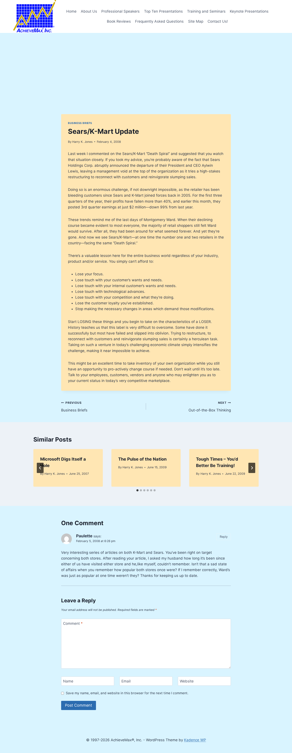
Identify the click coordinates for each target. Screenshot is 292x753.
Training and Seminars (206, 11)
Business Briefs (80, 123)
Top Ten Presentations (163, 11)
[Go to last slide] (40, 468)
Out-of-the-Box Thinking (210, 406)
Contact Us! (218, 21)
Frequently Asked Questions (159, 21)
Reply (224, 536)
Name (68, 681)
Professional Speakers (120, 11)
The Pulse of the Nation (142, 459)
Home (71, 11)
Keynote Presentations (249, 11)
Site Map (195, 21)
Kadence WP (195, 740)
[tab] (137, 490)
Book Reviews (119, 21)
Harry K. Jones (82, 141)
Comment (73, 623)
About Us (89, 11)
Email (126, 681)
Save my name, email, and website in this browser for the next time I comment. (127, 693)
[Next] (251, 468)
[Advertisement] (146, 65)
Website (187, 681)
